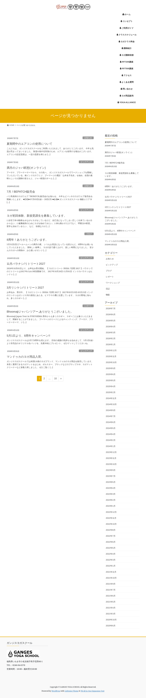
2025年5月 (110, 380)
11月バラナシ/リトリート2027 (26, 263)
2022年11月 (111, 518)
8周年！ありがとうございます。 (27, 239)
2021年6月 (110, 596)
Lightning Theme (71, 691)
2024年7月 (110, 416)
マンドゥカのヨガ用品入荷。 (25, 356)
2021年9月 (110, 584)
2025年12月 (111, 350)
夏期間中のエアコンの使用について (29, 143)
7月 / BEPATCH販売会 (21, 191)
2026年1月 (110, 344)
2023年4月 (110, 488)
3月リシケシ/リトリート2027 (25, 287)
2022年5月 (110, 548)
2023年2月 (110, 500)
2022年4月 (110, 554)
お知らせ (88, 138)
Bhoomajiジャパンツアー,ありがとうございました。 (40, 311)
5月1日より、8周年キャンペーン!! (28, 335)
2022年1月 (110, 566)
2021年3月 (110, 614)
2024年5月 (110, 428)
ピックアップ (86, 162)
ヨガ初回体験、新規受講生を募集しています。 (37, 215)
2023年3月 (110, 494)
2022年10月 (111, 524)
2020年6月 (110, 626)
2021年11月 (111, 572)
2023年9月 (110, 470)
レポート (88, 306)
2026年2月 (110, 338)
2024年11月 (111, 398)
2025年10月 (111, 362)
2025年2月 (110, 392)
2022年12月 (111, 512)
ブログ (89, 234)
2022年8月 (110, 530)
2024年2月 (110, 440)
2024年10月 (111, 404)
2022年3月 (110, 560)
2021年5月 (110, 602)
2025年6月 (110, 374)
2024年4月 (110, 434)
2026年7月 (110, 308)
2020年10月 (111, 620)
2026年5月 (110, 320)
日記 (108, 289)
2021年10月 (111, 578)
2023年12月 (111, 452)
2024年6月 (110, 422)
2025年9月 (110, 368)
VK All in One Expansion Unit (92, 691)
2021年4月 (110, 608)
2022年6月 (110, 542)
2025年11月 (111, 356)
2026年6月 (110, 314)
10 (55, 379)
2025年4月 (110, 386)
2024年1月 (110, 446)
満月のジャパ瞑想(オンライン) (26, 167)
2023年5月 (110, 482)
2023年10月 (111, 464)
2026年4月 (110, 326)
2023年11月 (111, 458)
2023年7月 (110, 476)
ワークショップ (113, 283)
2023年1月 (110, 506)
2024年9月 (110, 410)
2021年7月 (110, 590)
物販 (108, 295)
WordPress (55, 691)
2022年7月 (110, 536)
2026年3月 (110, 332)
